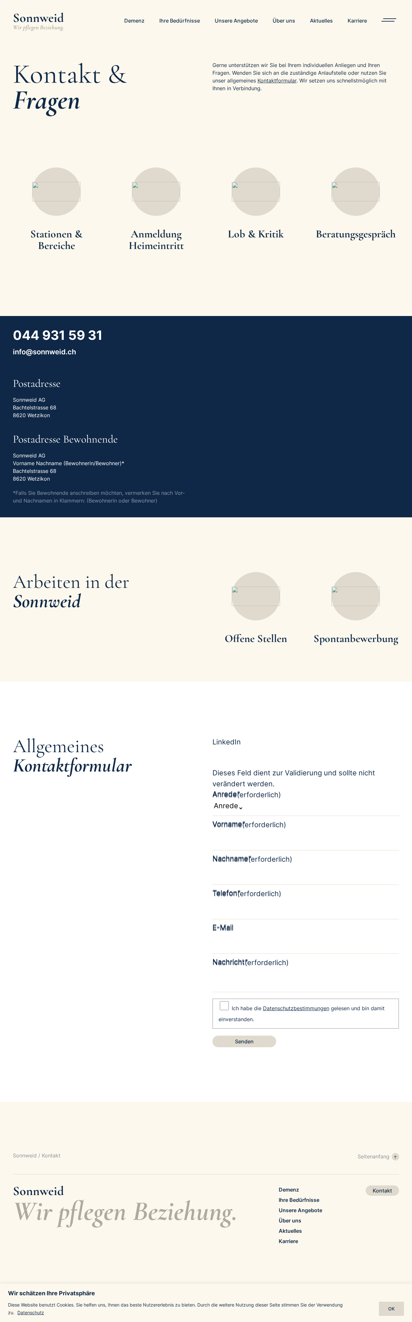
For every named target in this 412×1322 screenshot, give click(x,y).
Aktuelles (321, 20)
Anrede (246, 794)
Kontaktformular (277, 80)
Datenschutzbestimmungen (296, 1008)
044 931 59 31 (58, 335)
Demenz (134, 20)
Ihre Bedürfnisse (179, 20)
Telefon (246, 893)
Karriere (357, 20)
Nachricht (250, 962)
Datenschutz (30, 1312)
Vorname (249, 824)
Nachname (252, 859)
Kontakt (382, 1190)
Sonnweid (25, 1155)
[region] (206, 1303)
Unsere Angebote (236, 20)
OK (391, 1308)
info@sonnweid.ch (44, 351)
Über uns (284, 20)
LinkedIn (226, 742)
